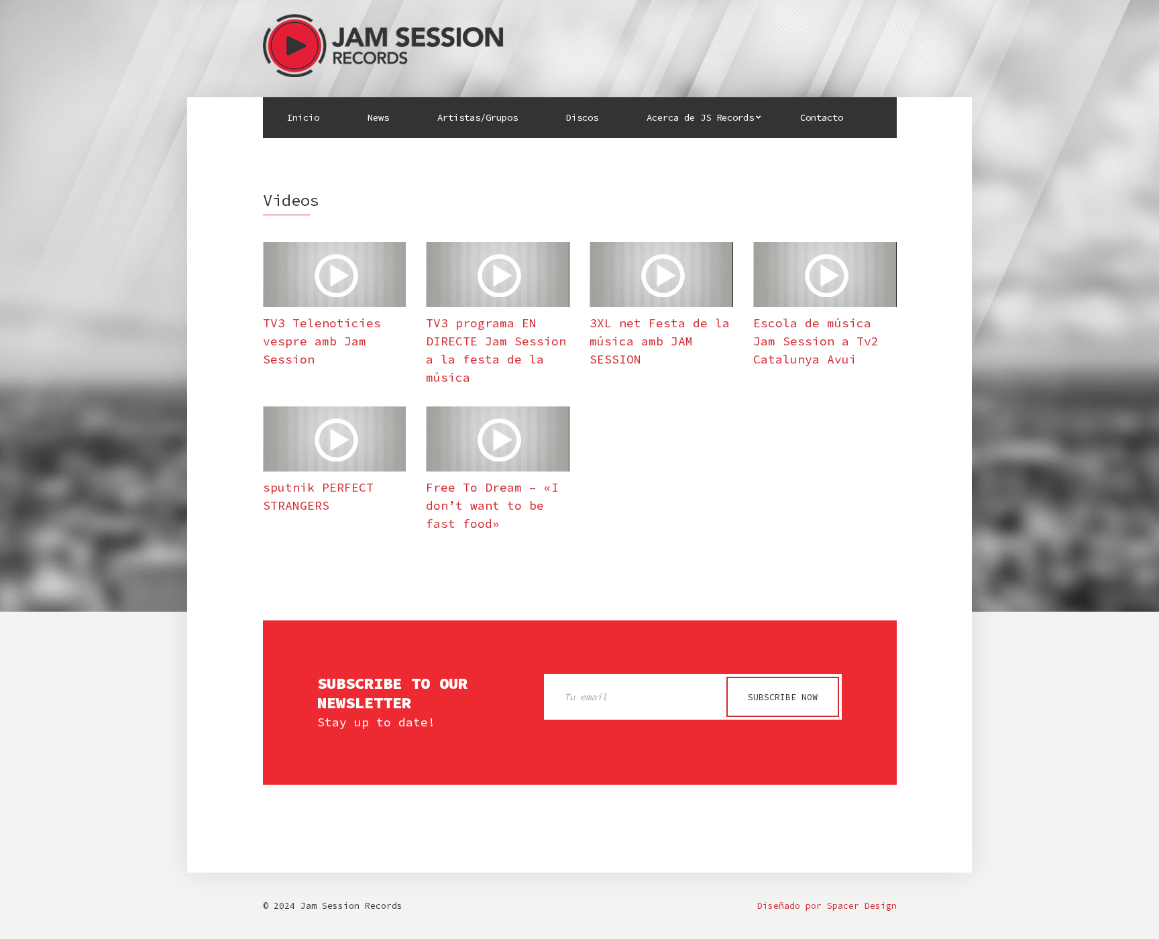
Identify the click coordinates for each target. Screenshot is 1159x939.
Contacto (821, 117)
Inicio (303, 117)
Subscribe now (783, 697)
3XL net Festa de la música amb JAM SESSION (660, 341)
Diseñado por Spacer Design (827, 906)
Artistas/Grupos (477, 117)
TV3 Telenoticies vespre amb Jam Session (322, 341)
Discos (582, 117)
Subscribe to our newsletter (392, 693)
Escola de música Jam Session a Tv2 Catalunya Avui (816, 341)
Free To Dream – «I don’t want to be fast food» (492, 505)
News (378, 117)
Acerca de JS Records (700, 117)
